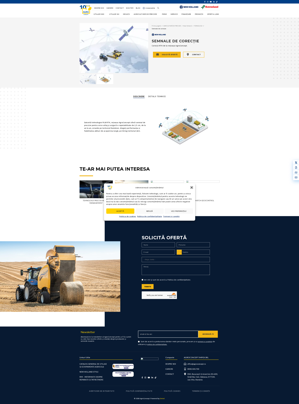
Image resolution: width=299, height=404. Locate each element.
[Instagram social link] (207, 1)
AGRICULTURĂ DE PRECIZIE (172, 26)
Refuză (149, 211)
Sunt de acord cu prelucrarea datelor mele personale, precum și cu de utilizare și (176, 342)
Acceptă (120, 211)
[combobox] (179, 252)
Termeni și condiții (171, 216)
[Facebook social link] (204, 1)
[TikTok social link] (216, 1)
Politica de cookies (127, 216)
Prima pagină (156, 26)
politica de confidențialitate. (157, 344)
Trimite (147, 286)
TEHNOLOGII (198, 26)
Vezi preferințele (178, 211)
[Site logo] (86, 10)
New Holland (187, 26)
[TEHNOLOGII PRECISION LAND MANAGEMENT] (96, 189)
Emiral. (162, 398)
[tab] (139, 96)
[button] (191, 187)
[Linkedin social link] (214, 1)
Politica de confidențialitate (149, 216)
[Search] (158, 7)
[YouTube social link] (210, 1)
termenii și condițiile (205, 342)
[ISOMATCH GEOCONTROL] (203, 189)
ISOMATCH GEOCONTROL (203, 200)
